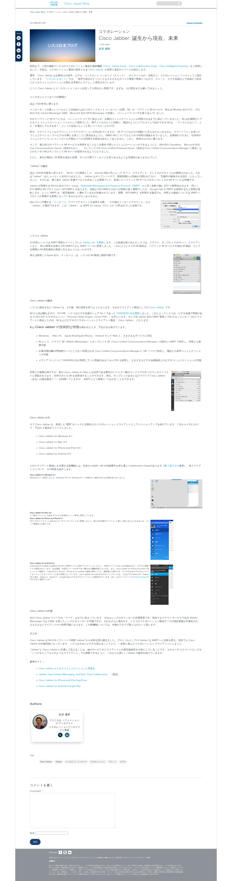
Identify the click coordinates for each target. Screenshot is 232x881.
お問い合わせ (53, 857)
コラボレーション (53, 12)
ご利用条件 (99, 857)
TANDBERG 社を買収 (127, 313)
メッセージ (60, 202)
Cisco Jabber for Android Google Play (60, 686)
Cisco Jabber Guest (115, 66)
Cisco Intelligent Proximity (173, 66)
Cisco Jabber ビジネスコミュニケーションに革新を (67, 668)
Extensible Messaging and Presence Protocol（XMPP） (111, 186)
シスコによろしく (56, 79)
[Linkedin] (68, 738)
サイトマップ (90, 857)
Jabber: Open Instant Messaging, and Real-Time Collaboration (74, 674)
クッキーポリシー (140, 857)
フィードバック (64, 857)
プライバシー (128, 857)
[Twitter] (61, 738)
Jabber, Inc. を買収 (93, 242)
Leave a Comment (194, 23)
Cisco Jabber (95, 70)
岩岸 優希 (104, 49)
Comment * (36, 791)
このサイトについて (77, 857)
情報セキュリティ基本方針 (113, 857)
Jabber (58, 762)
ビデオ (123, 762)
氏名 (32, 833)
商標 (148, 857)
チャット (112, 762)
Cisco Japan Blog (37, 12)
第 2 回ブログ (171, 466)
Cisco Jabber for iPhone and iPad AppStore (63, 680)
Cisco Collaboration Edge (143, 66)
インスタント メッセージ (76, 762)
